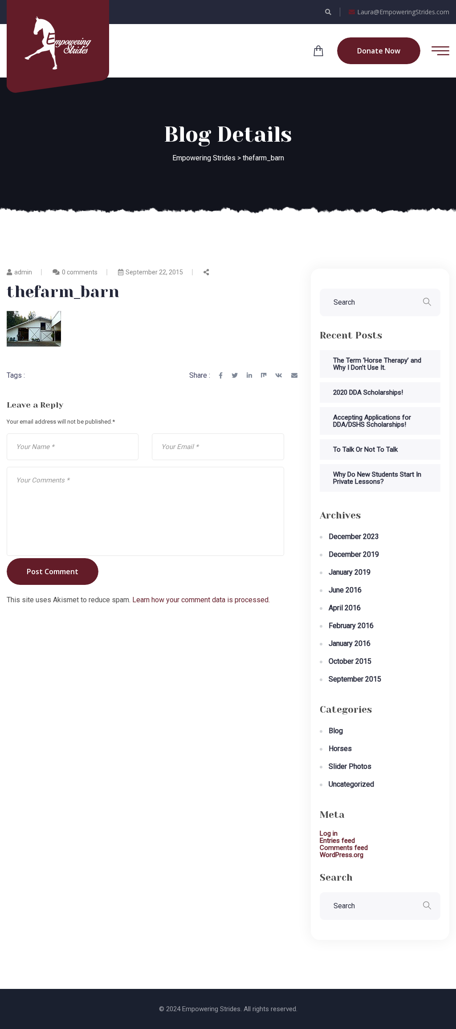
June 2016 (345, 590)
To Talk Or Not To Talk (365, 449)
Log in (329, 833)
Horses (340, 748)
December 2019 (354, 554)
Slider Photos (350, 766)
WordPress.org (341, 855)
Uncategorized (351, 784)
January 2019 (349, 572)
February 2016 (351, 625)
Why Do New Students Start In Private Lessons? (377, 478)
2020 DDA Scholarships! (368, 392)
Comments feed (344, 848)
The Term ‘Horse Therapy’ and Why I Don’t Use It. (377, 364)
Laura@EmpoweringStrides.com (403, 12)
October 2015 (350, 661)
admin (23, 272)
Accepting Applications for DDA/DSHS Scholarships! (372, 421)
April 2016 (345, 608)
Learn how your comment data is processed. (201, 600)
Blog (336, 731)
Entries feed (337, 841)
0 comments (80, 272)
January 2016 (349, 643)
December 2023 (354, 536)
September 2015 (355, 679)
